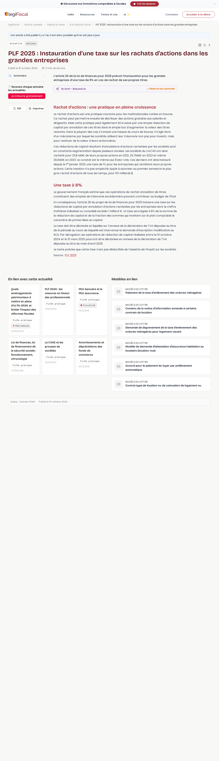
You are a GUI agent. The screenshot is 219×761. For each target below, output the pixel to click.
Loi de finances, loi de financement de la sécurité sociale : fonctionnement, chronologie (23, 350)
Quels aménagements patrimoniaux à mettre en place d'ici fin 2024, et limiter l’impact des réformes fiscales (23, 301)
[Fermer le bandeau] (215, 4)
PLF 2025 (70, 255)
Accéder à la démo (198, 14)
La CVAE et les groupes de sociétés (54, 346)
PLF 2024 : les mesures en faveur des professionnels (57, 293)
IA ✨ (127, 14)
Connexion (171, 14)
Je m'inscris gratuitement (27, 96)
